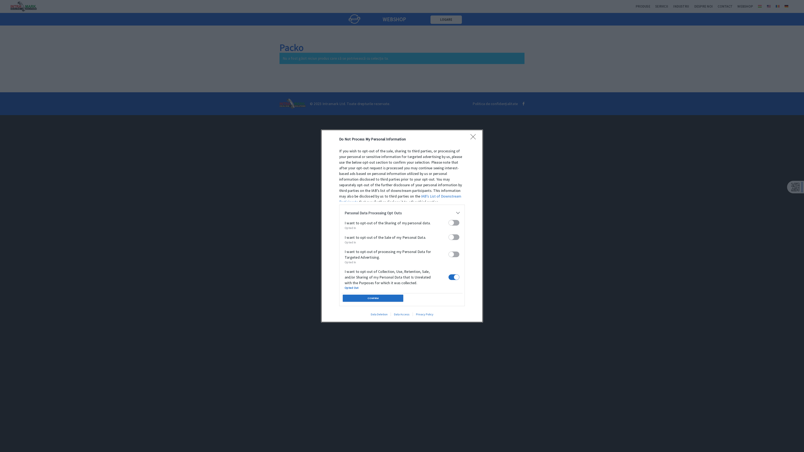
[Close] (474, 138)
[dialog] (402, 226)
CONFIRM (373, 298)
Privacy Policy (424, 314)
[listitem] (402, 213)
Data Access (402, 314)
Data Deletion (379, 314)
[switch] (453, 223)
